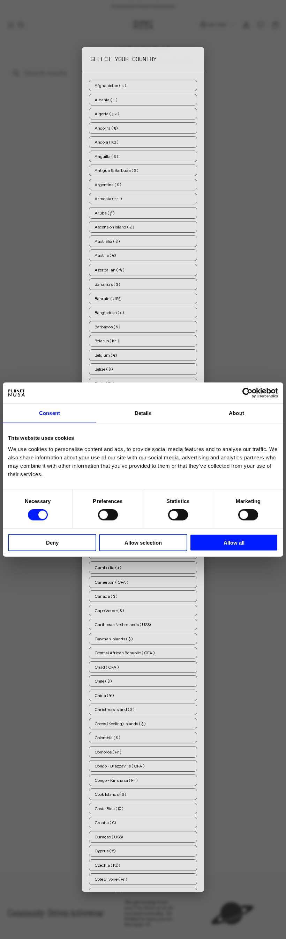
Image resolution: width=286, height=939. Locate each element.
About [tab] (236, 413)
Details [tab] (143, 413)
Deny (52, 542)
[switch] (108, 515)
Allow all (234, 542)
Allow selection (143, 542)
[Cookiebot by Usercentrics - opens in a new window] (247, 393)
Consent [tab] (49, 413)
